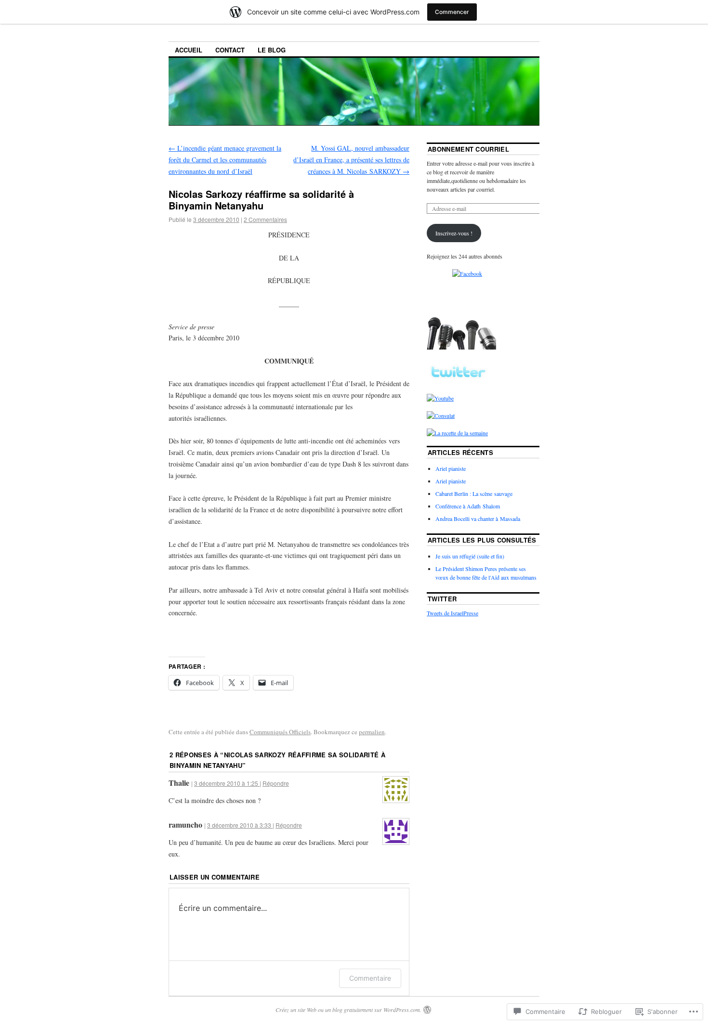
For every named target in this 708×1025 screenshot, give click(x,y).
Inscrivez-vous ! (453, 233)
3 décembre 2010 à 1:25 (227, 783)
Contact (230, 49)
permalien (372, 731)
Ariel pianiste (450, 468)
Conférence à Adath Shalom (467, 506)
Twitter (442, 598)
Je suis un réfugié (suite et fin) (469, 556)
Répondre (275, 783)
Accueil (188, 49)
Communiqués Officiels (280, 731)
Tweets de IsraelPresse (452, 613)
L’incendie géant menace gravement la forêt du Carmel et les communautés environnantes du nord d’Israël (225, 159)
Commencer (452, 11)
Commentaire (370, 978)
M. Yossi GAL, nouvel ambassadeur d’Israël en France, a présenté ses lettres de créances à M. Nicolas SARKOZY (351, 159)
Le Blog (272, 49)
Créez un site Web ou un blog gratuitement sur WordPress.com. (348, 1009)
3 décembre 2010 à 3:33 (240, 825)
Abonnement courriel (468, 149)
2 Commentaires (265, 219)
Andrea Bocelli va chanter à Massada (477, 518)
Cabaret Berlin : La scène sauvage (473, 493)
